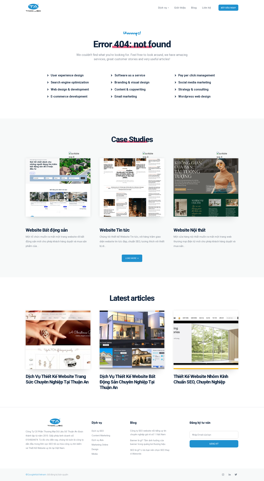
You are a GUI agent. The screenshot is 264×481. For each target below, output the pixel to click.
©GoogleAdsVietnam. (36, 474)
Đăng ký (214, 444)
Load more (130, 258)
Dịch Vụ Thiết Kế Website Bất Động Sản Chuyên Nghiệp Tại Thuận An (127, 382)
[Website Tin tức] (132, 187)
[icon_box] (65, 75)
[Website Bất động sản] (58, 187)
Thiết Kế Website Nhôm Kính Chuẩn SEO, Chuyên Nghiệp (201, 379)
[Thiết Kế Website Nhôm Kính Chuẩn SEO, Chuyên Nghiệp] (206, 340)
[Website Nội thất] (206, 187)
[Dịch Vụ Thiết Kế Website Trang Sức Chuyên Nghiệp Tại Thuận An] (58, 340)
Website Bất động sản (47, 230)
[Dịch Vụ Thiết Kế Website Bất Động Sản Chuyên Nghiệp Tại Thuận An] (132, 340)
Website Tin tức (115, 230)
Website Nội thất (189, 230)
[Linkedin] (229, 474)
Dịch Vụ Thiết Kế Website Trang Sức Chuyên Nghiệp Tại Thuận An (57, 379)
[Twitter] (235, 474)
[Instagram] (223, 474)
